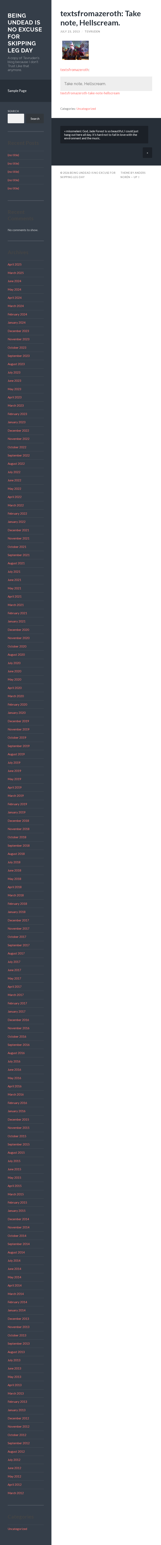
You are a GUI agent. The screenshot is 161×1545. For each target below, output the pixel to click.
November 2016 (18, 1028)
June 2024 (14, 281)
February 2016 (17, 1103)
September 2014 (19, 1244)
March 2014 (16, 1294)
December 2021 (18, 530)
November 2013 (18, 1327)
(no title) (13, 155)
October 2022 (17, 447)
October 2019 (17, 737)
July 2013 (14, 1360)
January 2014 (17, 1310)
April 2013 (15, 1385)
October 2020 (17, 646)
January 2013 (17, 1410)
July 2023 (14, 372)
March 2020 (16, 696)
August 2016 (16, 1053)
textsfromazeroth (74, 70)
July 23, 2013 (70, 31)
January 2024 (17, 322)
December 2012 (18, 1418)
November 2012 (18, 1426)
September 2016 (19, 1044)
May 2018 (14, 879)
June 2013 (14, 1368)
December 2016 (18, 1020)
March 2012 (16, 1493)
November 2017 (18, 928)
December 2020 (18, 629)
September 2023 (19, 355)
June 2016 (14, 1069)
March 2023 (16, 405)
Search (13, 111)
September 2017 (19, 945)
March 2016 (16, 1094)
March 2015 (16, 1194)
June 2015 (14, 1169)
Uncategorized (17, 1529)
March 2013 (16, 1393)
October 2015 (17, 1136)
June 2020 (14, 671)
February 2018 (17, 903)
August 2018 (16, 853)
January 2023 (17, 422)
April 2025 (15, 264)
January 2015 (17, 1210)
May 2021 (14, 588)
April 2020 (15, 688)
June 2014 (14, 1268)
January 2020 (17, 712)
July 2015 (14, 1161)
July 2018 (14, 862)
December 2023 (18, 331)
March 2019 (16, 795)
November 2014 (18, 1227)
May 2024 (14, 289)
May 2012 (14, 1476)
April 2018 (15, 887)
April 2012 (15, 1484)
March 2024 (16, 306)
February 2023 (17, 414)
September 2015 (19, 1144)
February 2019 (17, 804)
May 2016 (14, 1078)
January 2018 (17, 912)
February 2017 (17, 1003)
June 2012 (14, 1468)
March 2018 (16, 895)
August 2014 (16, 1252)
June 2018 (14, 870)
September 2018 (19, 845)
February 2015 (17, 1202)
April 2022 (15, 497)
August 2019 (16, 754)
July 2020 (14, 663)
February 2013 (17, 1401)
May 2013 (14, 1376)
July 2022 (14, 472)
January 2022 (17, 521)
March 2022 (16, 505)
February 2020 (17, 704)
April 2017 (15, 986)
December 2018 (18, 820)
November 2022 (18, 438)
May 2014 (14, 1277)
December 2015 (18, 1119)
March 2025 (16, 273)
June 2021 (14, 580)
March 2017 (16, 995)
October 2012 (17, 1435)
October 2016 (17, 1036)
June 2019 (14, 770)
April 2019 (15, 787)
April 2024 (15, 297)
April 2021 (15, 596)
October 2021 (17, 546)
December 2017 (18, 920)
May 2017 (14, 978)
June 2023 (14, 380)
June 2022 (14, 480)
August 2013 (16, 1352)
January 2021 (17, 621)
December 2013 (18, 1318)
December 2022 (18, 430)
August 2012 (16, 1451)
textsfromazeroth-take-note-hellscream (90, 93)
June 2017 (14, 970)
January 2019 (17, 812)
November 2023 (18, 339)
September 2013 (19, 1343)
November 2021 (18, 538)
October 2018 (17, 837)
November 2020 (18, 638)
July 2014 (14, 1260)
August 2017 (16, 953)
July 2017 (14, 961)
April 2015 (15, 1186)
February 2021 (17, 613)
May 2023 (14, 389)
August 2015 (16, 1152)
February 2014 (17, 1302)
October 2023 (17, 347)
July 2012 (14, 1459)
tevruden (92, 31)
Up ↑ (137, 177)
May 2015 (14, 1177)
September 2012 (19, 1443)
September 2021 (19, 555)
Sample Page (17, 91)
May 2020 (14, 679)
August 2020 (16, 654)
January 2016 (17, 1111)
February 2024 (17, 314)
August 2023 (16, 364)
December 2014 (18, 1219)
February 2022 (17, 513)
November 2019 (18, 729)
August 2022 (16, 463)
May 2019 (14, 779)
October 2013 (17, 1335)
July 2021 (14, 571)
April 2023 (15, 397)
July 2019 (14, 762)
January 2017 (17, 1011)
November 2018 (18, 829)
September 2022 (19, 455)
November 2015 (18, 1127)
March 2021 (16, 605)
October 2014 (17, 1235)
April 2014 (15, 1285)
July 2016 (14, 1061)
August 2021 (16, 563)
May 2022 (14, 488)
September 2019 (19, 746)
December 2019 (18, 721)
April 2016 (15, 1086)
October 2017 (17, 936)
